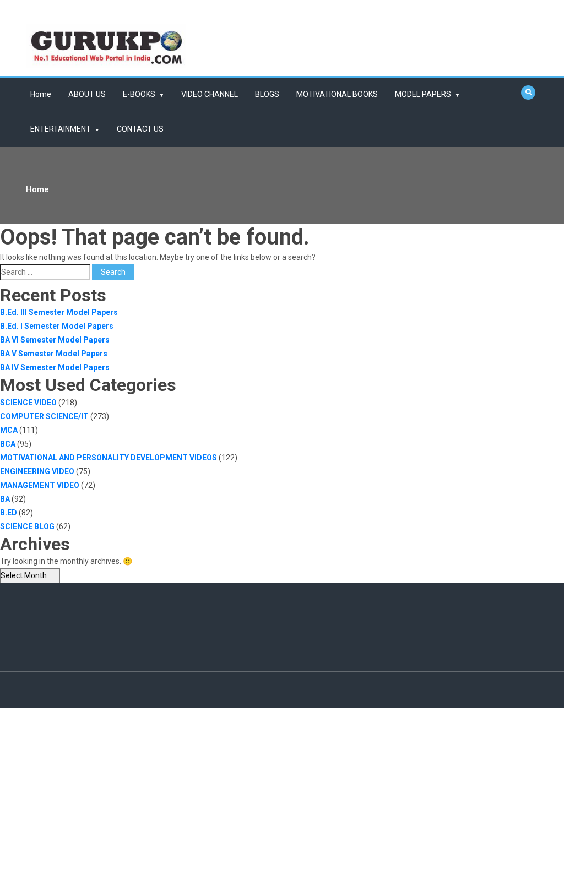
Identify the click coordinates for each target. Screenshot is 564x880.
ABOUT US (87, 94)
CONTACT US (140, 128)
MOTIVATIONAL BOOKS (337, 94)
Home (40, 94)
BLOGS (267, 94)
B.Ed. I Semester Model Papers (56, 326)
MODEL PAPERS (423, 94)
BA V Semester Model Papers (53, 353)
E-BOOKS (139, 94)
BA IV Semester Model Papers (55, 367)
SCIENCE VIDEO (28, 402)
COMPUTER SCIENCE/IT (44, 416)
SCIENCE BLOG (27, 526)
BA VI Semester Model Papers (55, 339)
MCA (9, 430)
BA (5, 499)
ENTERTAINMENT (60, 128)
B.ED (8, 512)
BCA (7, 443)
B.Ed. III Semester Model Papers (59, 312)
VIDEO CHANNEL (209, 94)
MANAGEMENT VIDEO (39, 485)
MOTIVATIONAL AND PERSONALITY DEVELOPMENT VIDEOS (108, 457)
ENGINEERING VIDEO (37, 471)
